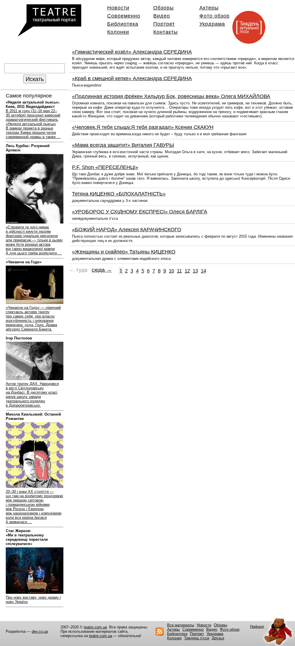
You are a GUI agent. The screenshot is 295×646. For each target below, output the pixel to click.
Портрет (164, 24)
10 (171, 271)
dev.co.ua (40, 631)
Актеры (209, 8)
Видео (161, 16)
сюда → (102, 270)
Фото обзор (214, 16)
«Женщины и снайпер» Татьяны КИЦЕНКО (123, 252)
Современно (123, 16)
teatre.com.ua (95, 627)
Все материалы (180, 625)
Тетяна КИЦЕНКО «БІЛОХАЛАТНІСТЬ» (119, 194)
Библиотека (122, 24)
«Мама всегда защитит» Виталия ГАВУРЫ (123, 145)
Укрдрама (212, 24)
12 (187, 271)
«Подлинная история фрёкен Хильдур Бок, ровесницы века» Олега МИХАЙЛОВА (171, 96)
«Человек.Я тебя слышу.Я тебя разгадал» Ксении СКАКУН (142, 127)
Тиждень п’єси (196, 638)
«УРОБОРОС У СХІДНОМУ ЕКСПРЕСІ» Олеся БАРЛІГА (139, 212)
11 (179, 271)
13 (195, 271)
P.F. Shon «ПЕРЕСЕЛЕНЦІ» (105, 167)
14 (203, 271)
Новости (118, 8)
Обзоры (163, 8)
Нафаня (257, 626)
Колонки (118, 32)
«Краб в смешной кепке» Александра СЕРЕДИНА (132, 78)
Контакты (165, 32)
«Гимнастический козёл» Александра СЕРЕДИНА (132, 52)
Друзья (218, 638)
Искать (35, 79)
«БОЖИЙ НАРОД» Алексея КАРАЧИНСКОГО (126, 229)
